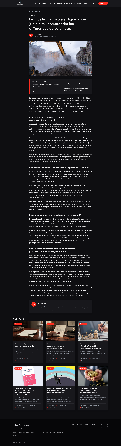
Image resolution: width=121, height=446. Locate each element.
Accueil (37, 3)
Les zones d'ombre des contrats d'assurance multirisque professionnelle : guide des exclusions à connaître (59, 391)
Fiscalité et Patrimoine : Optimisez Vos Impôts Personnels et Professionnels (90, 346)
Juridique (77, 3)
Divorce (85, 3)
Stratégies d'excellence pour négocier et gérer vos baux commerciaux (88, 390)
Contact (103, 3)
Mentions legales (99, 427)
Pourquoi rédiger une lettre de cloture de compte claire (25, 345)
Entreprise (68, 3)
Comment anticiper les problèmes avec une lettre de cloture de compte (57, 346)
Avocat (60, 3)
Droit (50, 3)
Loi (54, 3)
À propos (93, 3)
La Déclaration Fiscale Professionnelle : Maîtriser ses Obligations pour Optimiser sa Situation (24, 391)
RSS (107, 427)
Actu (44, 3)
